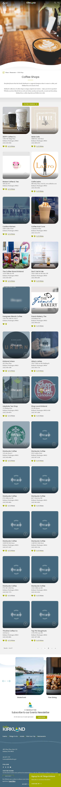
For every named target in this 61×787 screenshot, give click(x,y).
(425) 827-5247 (7, 547)
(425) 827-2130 (35, 457)
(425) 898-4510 (35, 323)
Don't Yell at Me (37, 271)
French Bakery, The (38, 316)
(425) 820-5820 (7, 278)
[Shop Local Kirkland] (44, 390)
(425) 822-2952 (35, 188)
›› (55, 648)
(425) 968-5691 (35, 278)
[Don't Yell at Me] (44, 255)
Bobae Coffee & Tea (11, 182)
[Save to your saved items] (3, 146)
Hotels (22, 736)
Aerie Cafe (35, 137)
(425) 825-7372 (7, 592)
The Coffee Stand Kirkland (13, 271)
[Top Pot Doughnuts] (44, 614)
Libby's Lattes (36, 361)
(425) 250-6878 (7, 412)
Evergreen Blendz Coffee (12, 316)
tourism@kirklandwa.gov (9, 759)
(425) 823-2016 (35, 592)
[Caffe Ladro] (44, 165)
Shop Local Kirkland (39, 406)
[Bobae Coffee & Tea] (16, 165)
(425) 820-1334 (35, 547)
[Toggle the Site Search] (55, 3)
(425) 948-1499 (7, 368)
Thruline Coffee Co (10, 631)
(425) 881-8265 (35, 502)
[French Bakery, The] (44, 300)
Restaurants (41, 736)
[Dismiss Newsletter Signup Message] (59, 775)
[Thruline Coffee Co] (16, 614)
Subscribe (41, 717)
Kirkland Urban (9, 361)
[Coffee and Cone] (44, 210)
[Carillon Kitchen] (16, 210)
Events (5, 736)
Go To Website (11, 146)
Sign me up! (36, 784)
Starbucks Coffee (10, 451)
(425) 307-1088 (35, 637)
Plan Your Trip (30, 736)
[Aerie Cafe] (44, 120)
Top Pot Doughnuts (39, 631)
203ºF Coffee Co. (9, 137)
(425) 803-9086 (7, 457)
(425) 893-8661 (7, 502)
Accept (24, 784)
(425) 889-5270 (35, 143)
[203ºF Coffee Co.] (16, 120)
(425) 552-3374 (35, 233)
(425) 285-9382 (7, 143)
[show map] (6, 146)
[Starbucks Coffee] (16, 434)
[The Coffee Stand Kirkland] (16, 255)
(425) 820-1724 (35, 368)
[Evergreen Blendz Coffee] (16, 300)
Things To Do (13, 736)
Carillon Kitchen (9, 227)
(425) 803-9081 (7, 637)
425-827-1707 (6, 757)
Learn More (12, 781)
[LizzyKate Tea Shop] (16, 390)
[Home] (31, 2)
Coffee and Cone (38, 227)
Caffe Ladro (36, 182)
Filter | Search (29, 104)
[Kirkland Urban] (16, 345)
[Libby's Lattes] (44, 345)
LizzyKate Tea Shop (10, 406)
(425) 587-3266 (35, 412)
